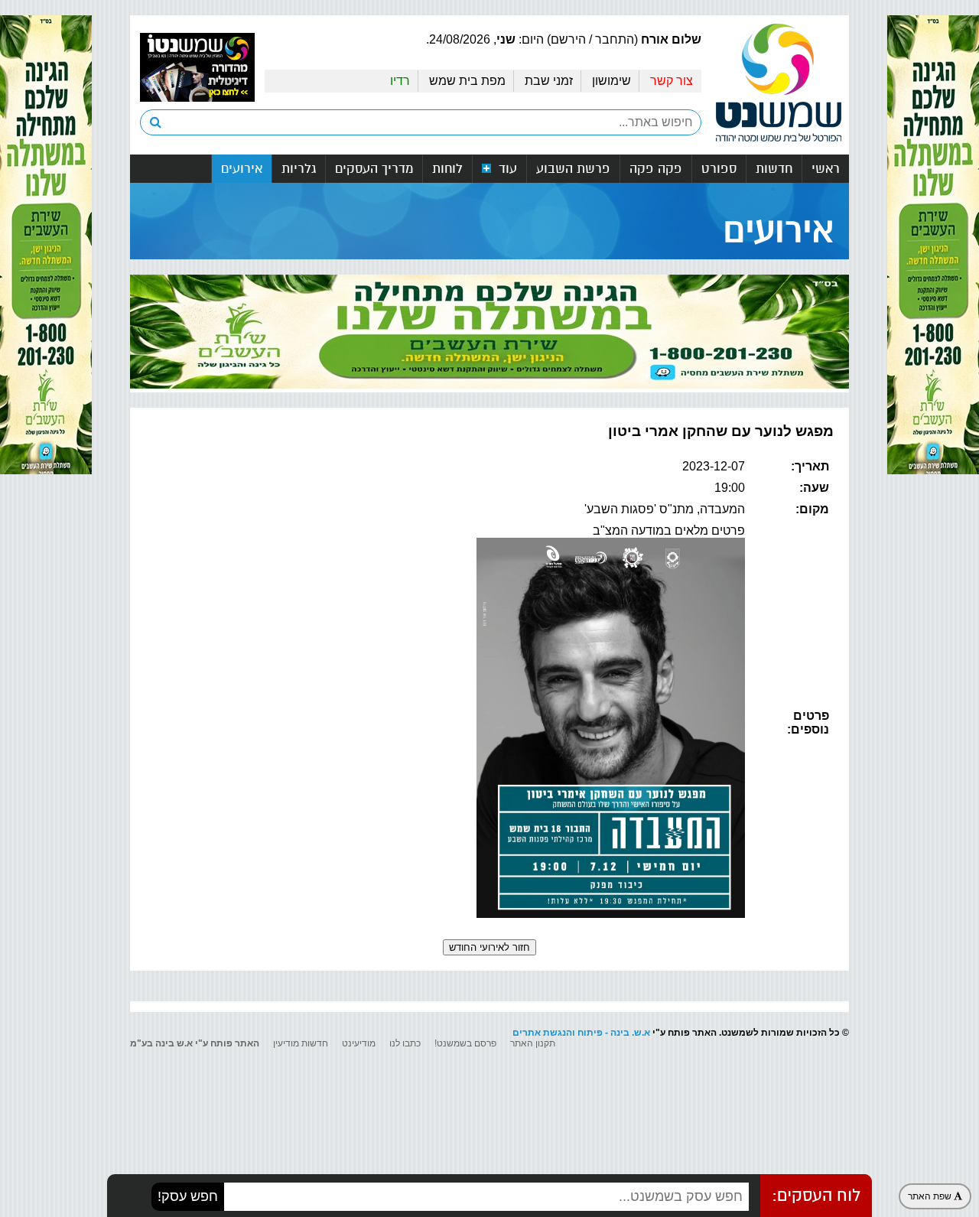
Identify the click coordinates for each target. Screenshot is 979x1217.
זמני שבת (549, 80)
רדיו (400, 80)
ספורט (719, 169)
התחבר (614, 39)
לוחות (447, 169)
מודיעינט (359, 1043)
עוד (506, 169)
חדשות (774, 169)
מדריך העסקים (374, 169)
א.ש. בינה (630, 1032)
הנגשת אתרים (542, 1032)
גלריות (298, 169)
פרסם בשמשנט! (465, 1043)
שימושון (611, 80)
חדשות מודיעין (300, 1043)
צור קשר (671, 80)
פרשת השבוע (573, 169)
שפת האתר (931, 1196)
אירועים (241, 169)
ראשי (825, 169)
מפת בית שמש (467, 80)
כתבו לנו (405, 1043)
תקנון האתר (532, 1043)
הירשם (568, 39)
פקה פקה (655, 169)
